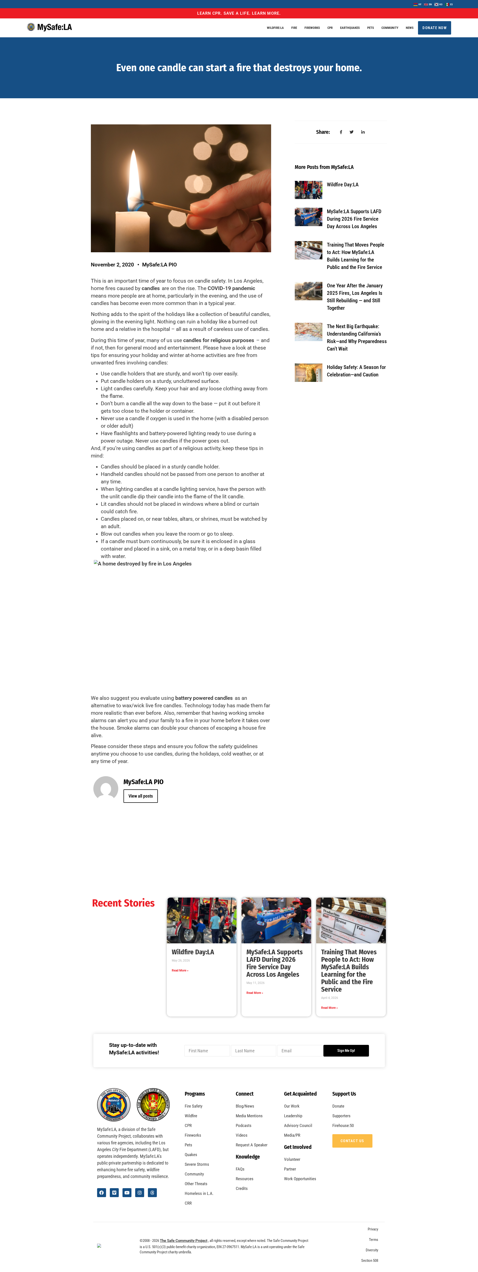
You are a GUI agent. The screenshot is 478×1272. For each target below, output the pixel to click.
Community (389, 28)
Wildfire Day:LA (342, 185)
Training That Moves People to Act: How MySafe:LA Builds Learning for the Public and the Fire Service (349, 970)
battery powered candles (204, 698)
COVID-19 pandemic (231, 288)
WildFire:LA (275, 28)
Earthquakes (350, 28)
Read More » (180, 970)
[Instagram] (139, 1192)
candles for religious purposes (218, 340)
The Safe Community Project (183, 1240)
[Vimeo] (114, 1192)
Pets (370, 28)
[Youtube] (126, 1192)
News (410, 28)
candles (151, 288)
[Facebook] (101, 1192)
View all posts (140, 796)
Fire (294, 28)
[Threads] (152, 1192)
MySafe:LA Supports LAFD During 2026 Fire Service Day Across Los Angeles (354, 218)
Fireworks (312, 28)
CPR (330, 28)
